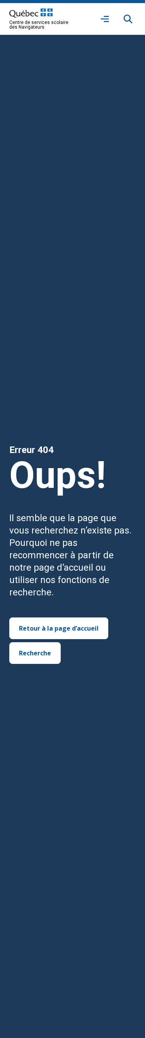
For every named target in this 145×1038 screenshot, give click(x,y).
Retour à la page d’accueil (59, 628)
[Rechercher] (128, 19)
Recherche (35, 653)
